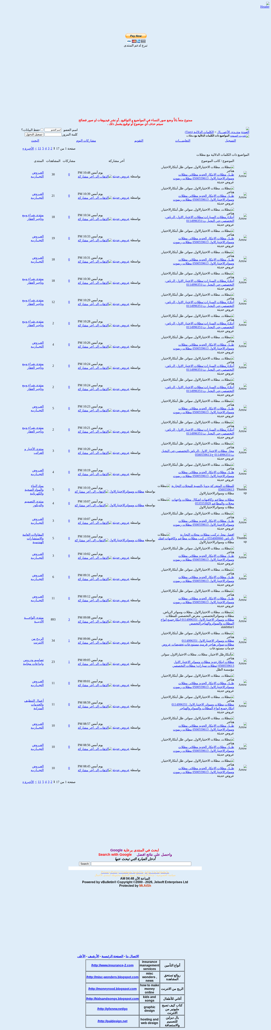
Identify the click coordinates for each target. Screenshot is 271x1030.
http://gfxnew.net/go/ (112, 1009)
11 (39, 148)
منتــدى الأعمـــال (228, 132)
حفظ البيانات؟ (30, 130)
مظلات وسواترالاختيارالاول (216, 493)
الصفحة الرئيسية (112, 956)
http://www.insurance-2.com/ (112, 965)
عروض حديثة (225, 182)
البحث (35, 140)
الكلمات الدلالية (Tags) (199, 132)
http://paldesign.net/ (112, 1021)
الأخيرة (28, 148)
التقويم (138, 140)
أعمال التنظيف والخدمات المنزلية (34, 704)
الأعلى (81, 956)
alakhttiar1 (227, 627)
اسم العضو (70, 130)
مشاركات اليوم (86, 140)
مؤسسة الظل (225, 669)
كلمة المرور (70, 134)
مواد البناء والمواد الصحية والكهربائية (34, 489)
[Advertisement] (131, 8)
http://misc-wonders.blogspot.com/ (112, 977)
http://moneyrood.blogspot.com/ (112, 988)
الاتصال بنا (132, 956)
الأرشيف (93, 956)
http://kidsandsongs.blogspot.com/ (112, 998)
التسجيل (230, 140)
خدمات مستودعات (221, 648)
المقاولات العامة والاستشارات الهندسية (33, 538)
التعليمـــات (182, 140)
